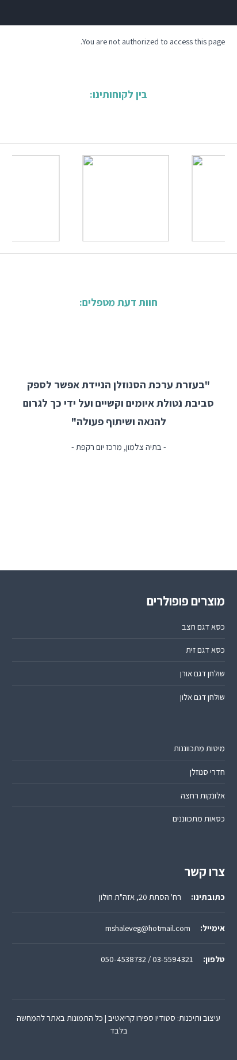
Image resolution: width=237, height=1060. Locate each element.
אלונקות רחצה (203, 795)
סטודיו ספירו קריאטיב (141, 1017)
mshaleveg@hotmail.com (147, 927)
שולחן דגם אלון (202, 696)
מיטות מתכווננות (199, 748)
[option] (124, 198)
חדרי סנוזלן (207, 771)
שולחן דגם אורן (202, 673)
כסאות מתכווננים (199, 818)
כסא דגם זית (205, 649)
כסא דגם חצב (203, 626)
